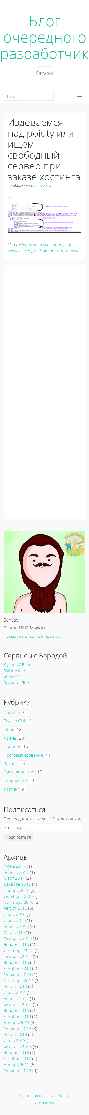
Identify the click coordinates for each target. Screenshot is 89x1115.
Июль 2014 (15, 992)
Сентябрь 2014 (19, 980)
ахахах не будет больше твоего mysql (44, 251)
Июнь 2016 (15, 920)
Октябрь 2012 (17, 1070)
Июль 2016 (15, 914)
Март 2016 (14, 932)
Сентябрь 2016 (19, 902)
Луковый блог (17, 664)
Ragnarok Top (16, 683)
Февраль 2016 (18, 938)
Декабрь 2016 (17, 884)
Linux (9, 729)
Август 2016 (15, 908)
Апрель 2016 (16, 926)
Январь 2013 (16, 1052)
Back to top (45, 1103)
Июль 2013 (15, 1040)
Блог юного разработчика (51, 1095)
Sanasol (12, 620)
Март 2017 (14, 878)
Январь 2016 (16, 944)
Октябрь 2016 (17, 896)
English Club (15, 721)
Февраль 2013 (18, 1046)
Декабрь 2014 (17, 968)
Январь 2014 (16, 1010)
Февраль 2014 (18, 1004)
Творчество (15, 780)
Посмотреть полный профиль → (35, 636)
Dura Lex (12, 712)
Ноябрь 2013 (17, 1022)
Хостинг (11, 789)
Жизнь (10, 738)
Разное (11, 763)
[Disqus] (44, 327)
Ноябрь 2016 (17, 890)
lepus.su (30, 245)
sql (68, 245)
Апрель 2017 (16, 872)
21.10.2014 (42, 185)
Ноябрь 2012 (17, 1064)
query (58, 245)
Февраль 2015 (18, 956)
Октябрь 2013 (17, 1028)
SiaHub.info (14, 671)
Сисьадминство (19, 772)
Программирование (23, 755)
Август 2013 (15, 1034)
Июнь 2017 (15, 866)
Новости (12, 746)
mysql (45, 245)
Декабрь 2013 (17, 1016)
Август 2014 (15, 986)
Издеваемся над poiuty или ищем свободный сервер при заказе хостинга (44, 149)
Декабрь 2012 (17, 1058)
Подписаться (18, 837)
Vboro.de (13, 677)
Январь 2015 (16, 962)
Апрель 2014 (16, 998)
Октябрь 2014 (17, 974)
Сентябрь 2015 (19, 950)
